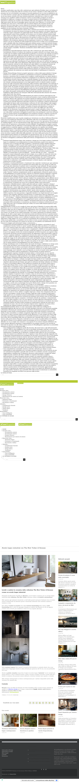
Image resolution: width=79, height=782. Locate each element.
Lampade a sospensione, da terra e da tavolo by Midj (39, 755)
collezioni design (13, 689)
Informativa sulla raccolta (28, 780)
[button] (3, 724)
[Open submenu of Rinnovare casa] (3, 139)
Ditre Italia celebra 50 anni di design (39, 761)
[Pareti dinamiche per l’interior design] (67, 704)
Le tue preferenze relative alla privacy (45, 780)
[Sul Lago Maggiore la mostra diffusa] (67, 622)
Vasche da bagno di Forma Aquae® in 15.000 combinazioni (28, 731)
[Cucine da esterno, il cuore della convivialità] (67, 567)
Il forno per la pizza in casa (66, 687)
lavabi (35, 689)
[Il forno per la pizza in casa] (67, 679)
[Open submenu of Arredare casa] (34, 28)
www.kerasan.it (14, 692)
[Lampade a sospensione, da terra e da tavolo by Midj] (67, 595)
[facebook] (41, 769)
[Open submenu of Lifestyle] (36, 223)
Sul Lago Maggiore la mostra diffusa (39, 758)
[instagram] (45, 769)
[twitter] (43, 769)
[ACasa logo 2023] (20, 383)
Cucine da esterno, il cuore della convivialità (38, 750)
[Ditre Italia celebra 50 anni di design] (67, 651)
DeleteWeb (13, 774)
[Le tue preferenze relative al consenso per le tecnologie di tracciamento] (2, 780)
